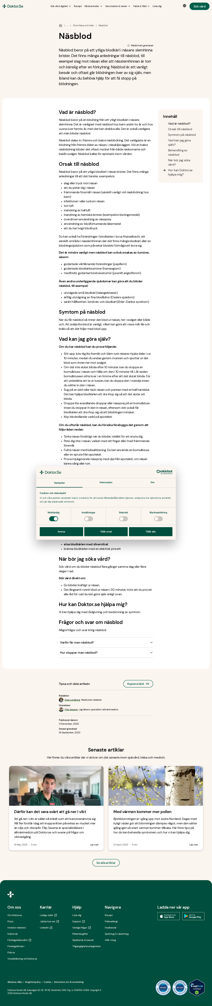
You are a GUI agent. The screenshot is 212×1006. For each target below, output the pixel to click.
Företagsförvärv (15, 946)
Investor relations (16, 927)
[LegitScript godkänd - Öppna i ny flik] (197, 987)
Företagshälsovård (17, 940)
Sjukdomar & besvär (83, 940)
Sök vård (199, 6)
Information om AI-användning (69, 982)
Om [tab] (152, 482)
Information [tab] (106, 482)
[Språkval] (185, 5)
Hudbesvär (111, 927)
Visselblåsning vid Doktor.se (22, 958)
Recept (109, 915)
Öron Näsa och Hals (83, 25)
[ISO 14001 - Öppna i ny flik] (180, 987)
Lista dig (76, 915)
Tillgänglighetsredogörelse (86, 946)
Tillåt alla (151, 531)
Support (76, 921)
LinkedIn (44, 927)
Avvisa (61, 531)
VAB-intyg (110, 940)
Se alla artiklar (105, 863)
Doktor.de (12, 933)
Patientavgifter (80, 933)
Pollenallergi (111, 921)
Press (10, 921)
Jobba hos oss (47, 921)
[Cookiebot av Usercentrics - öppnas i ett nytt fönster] (158, 472)
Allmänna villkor (14, 982)
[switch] (88, 518)
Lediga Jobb (46, 915)
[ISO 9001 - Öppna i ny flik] (163, 987)
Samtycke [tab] (59, 482)
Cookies (47, 982)
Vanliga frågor (79, 927)
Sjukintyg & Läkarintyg (117, 933)
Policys (11, 952)
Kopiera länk (135, 683)
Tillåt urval (106, 531)
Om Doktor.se (14, 915)
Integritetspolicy (33, 982)
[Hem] (60, 25)
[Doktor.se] (12, 6)
